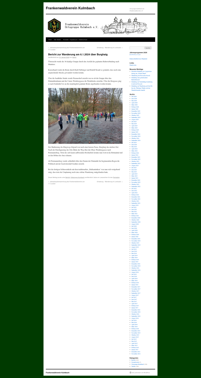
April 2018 (134, 278)
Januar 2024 (134, 155)
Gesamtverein (135, 362)
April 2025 (134, 126)
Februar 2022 (135, 195)
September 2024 (135, 140)
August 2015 (135, 337)
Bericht (67, 177)
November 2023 (135, 159)
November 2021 (135, 199)
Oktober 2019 (135, 243)
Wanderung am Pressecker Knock (140, 75)
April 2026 (134, 103)
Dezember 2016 (135, 310)
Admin (74, 57)
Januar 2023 (134, 178)
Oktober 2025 (135, 115)
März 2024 (134, 151)
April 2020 (134, 230)
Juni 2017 (134, 299)
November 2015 (135, 333)
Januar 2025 (134, 132)
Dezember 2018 (135, 264)
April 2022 (134, 193)
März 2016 (134, 326)
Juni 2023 (134, 170)
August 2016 (135, 318)
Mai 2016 (134, 322)
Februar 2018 (135, 283)
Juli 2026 (134, 96)
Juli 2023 (134, 167)
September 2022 (135, 186)
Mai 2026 (134, 100)
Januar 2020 (134, 236)
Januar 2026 (134, 109)
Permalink (116, 177)
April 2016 (134, 324)
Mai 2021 (134, 211)
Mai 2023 (134, 172)
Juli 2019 (134, 249)
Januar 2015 (134, 349)
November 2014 (135, 354)
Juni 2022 (134, 190)
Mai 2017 (134, 301)
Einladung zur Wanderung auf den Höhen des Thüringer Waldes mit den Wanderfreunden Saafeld (142, 88)
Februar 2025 (135, 130)
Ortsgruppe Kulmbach (77, 177)
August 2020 (135, 224)
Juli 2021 (134, 207)
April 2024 (134, 149)
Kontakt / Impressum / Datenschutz (75, 39)
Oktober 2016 (135, 314)
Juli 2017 (134, 297)
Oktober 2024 (135, 138)
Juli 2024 (134, 142)
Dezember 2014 (135, 352)
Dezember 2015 (135, 331)
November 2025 (135, 113)
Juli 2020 (134, 226)
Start (50, 39)
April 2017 (134, 303)
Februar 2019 (135, 259)
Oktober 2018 (135, 268)
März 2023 (134, 176)
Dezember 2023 (135, 157)
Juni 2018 (134, 276)
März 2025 (134, 128)
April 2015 (134, 343)
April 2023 (134, 174)
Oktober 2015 (135, 335)
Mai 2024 (134, 147)
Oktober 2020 (135, 220)
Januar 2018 (134, 285)
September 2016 (135, 316)
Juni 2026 (134, 98)
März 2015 (134, 345)
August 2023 (135, 165)
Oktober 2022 (135, 184)
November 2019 (135, 241)
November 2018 (135, 266)
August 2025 (135, 119)
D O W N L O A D (135, 54)
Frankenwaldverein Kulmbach (70, 7)
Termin (133, 366)
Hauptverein (133, 65)
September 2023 (135, 163)
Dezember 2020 (135, 218)
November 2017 (135, 289)
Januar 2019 (134, 262)
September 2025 (135, 117)
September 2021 (135, 203)
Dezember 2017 (135, 287)
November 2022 (135, 182)
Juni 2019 (134, 251)
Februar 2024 (135, 153)
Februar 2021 (135, 216)
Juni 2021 (134, 209)
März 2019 (134, 257)
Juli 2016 (134, 320)
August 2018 (135, 272)
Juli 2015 (134, 339)
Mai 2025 (134, 123)
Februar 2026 (135, 107)
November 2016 (135, 312)
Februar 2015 (135, 347)
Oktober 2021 (135, 201)
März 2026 (134, 105)
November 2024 (135, 136)
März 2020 (134, 232)
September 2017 (135, 293)
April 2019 (134, 255)
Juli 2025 (134, 121)
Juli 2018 (134, 274)
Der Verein (57, 39)
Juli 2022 (134, 188)
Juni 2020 (134, 228)
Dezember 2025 (135, 111)
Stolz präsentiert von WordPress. (141, 372)
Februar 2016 (135, 329)
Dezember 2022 (135, 180)
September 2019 (135, 245)
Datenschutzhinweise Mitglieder (138, 59)
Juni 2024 (134, 144)
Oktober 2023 (135, 161)
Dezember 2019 (135, 239)
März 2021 (134, 213)
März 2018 (134, 280)
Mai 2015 (134, 341)
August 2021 (135, 205)
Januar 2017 (134, 308)
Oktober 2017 (135, 291)
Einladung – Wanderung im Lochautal (110, 47)
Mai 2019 (134, 253)
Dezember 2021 (135, 197)
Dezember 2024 (135, 134)
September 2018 (135, 270)
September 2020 (135, 222)
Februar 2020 (135, 234)
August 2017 (135, 295)
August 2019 (135, 247)
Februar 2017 (135, 306)
